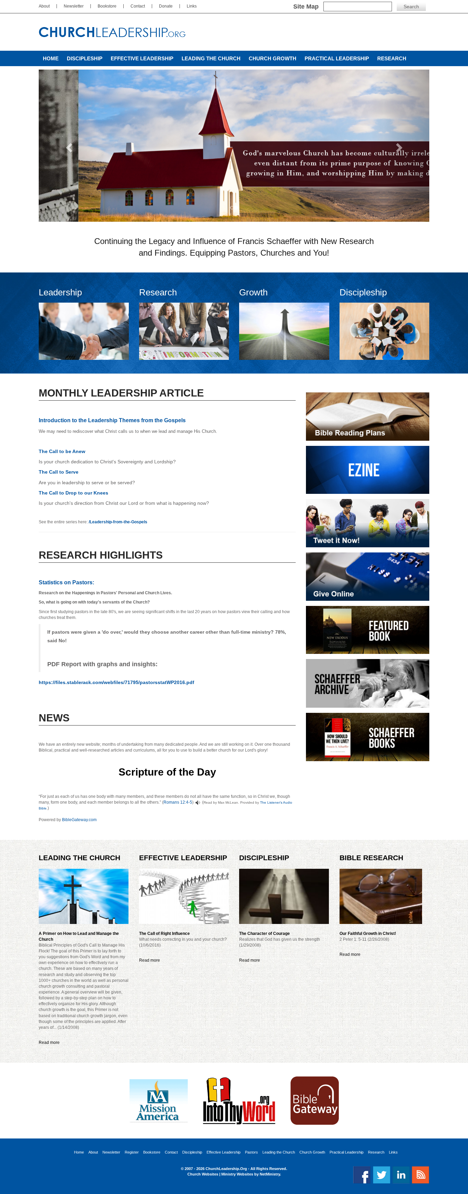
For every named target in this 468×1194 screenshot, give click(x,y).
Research (391, 58)
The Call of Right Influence (164, 933)
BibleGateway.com (79, 819)
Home (51, 58)
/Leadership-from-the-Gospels (118, 522)
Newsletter (74, 6)
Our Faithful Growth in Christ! (368, 933)
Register (132, 1152)
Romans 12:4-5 (177, 802)
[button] (68, 146)
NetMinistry (270, 1174)
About (44, 6)
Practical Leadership (337, 58)
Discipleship (84, 58)
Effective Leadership (142, 58)
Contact (138, 6)
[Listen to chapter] (198, 802)
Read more (49, 1042)
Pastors (251, 1152)
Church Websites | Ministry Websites (220, 1174)
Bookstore (107, 6)
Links (192, 6)
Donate (166, 6)
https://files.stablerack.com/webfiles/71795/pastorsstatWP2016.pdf (116, 682)
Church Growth (272, 58)
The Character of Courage (264, 933)
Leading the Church (211, 58)
